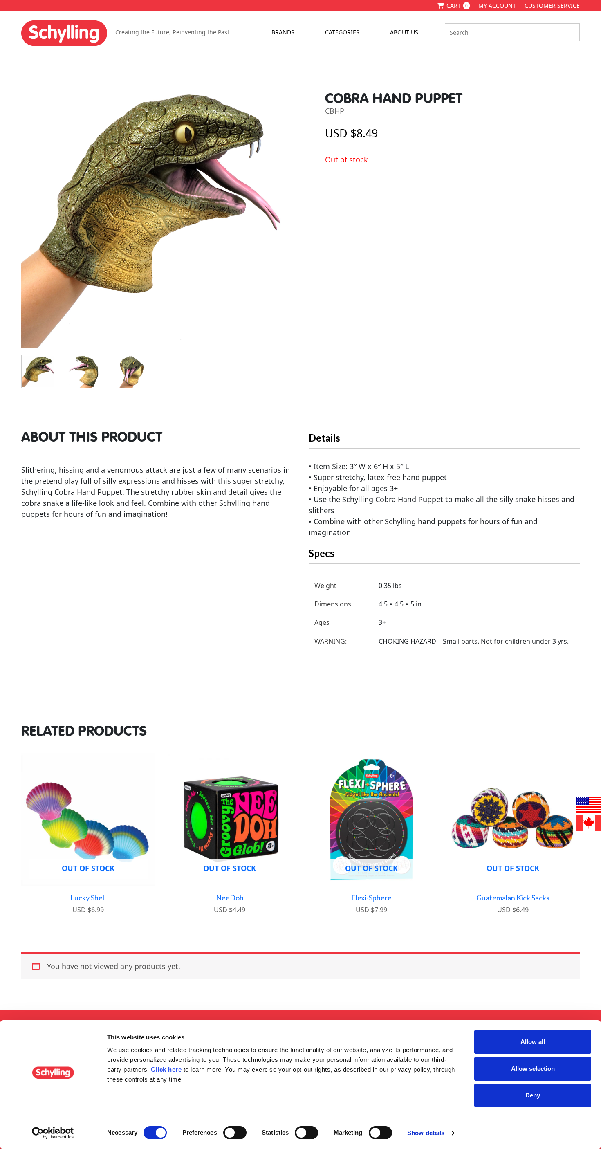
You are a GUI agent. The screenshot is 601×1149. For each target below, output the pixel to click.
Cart (457, 5)
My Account (497, 5)
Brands (282, 32)
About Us (404, 32)
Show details (425, 1132)
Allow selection (533, 1068)
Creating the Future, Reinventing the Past (172, 32)
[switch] (235, 1132)
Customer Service (552, 5)
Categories (342, 32)
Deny (532, 1095)
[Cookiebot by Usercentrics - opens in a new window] (53, 1133)
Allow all (532, 1041)
